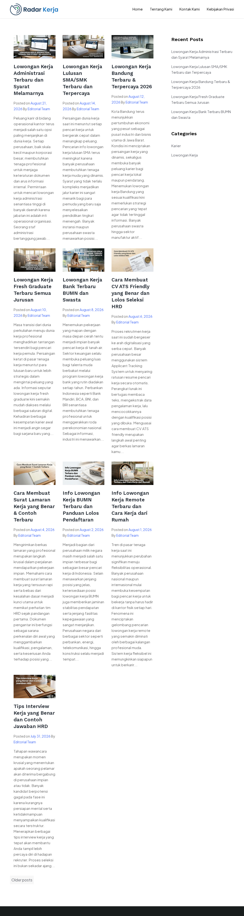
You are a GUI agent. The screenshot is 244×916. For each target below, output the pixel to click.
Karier (176, 145)
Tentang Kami (161, 9)
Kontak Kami (189, 9)
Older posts (21, 879)
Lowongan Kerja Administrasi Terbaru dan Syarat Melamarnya (33, 79)
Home (137, 9)
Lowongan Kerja (184, 155)
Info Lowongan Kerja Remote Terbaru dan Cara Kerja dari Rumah (130, 506)
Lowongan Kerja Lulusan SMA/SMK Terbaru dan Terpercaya (82, 79)
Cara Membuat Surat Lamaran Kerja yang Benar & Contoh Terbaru (34, 506)
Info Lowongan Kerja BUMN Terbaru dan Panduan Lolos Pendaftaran (81, 506)
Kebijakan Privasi (220, 9)
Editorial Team (39, 109)
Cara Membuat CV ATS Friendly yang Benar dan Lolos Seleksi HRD (130, 293)
